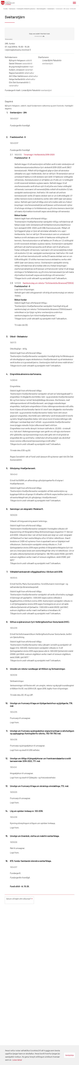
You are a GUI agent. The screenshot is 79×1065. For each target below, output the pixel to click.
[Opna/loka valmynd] (74, 3)
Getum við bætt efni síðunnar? (18, 899)
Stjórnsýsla (12, 8)
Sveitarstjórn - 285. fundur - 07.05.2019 (66, 8)
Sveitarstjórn (50, 8)
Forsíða (5, 8)
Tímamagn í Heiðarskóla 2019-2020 (39, 154)
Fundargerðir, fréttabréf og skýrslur (26, 8)
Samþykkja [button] (69, 1055)
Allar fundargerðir (41, 8)
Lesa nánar (17, 1060)
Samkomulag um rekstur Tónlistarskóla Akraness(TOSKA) (48, 283)
